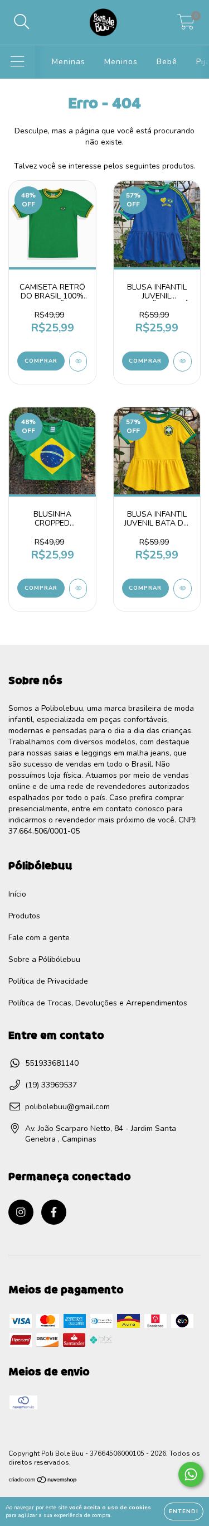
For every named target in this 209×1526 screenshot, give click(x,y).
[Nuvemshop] (43, 1481)
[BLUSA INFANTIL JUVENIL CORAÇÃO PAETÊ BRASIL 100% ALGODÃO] (182, 362)
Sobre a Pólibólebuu (44, 959)
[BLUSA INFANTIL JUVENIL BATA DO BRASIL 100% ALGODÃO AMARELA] (182, 589)
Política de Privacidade (48, 981)
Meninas (68, 61)
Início (17, 894)
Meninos (121, 61)
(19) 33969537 (51, 1085)
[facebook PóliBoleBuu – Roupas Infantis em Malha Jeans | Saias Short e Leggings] (53, 1212)
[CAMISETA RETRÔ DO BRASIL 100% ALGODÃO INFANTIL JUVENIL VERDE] (78, 362)
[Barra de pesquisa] (21, 22)
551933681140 (52, 1063)
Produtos (24, 916)
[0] (186, 25)
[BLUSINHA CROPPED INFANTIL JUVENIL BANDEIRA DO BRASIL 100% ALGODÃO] (78, 589)
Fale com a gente (39, 937)
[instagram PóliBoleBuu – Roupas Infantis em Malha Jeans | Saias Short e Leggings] (20, 1212)
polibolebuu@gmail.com (67, 1106)
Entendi (183, 1511)
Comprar (41, 361)
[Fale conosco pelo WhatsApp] (190, 1474)
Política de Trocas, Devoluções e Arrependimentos (97, 1003)
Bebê (167, 61)
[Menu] (17, 62)
